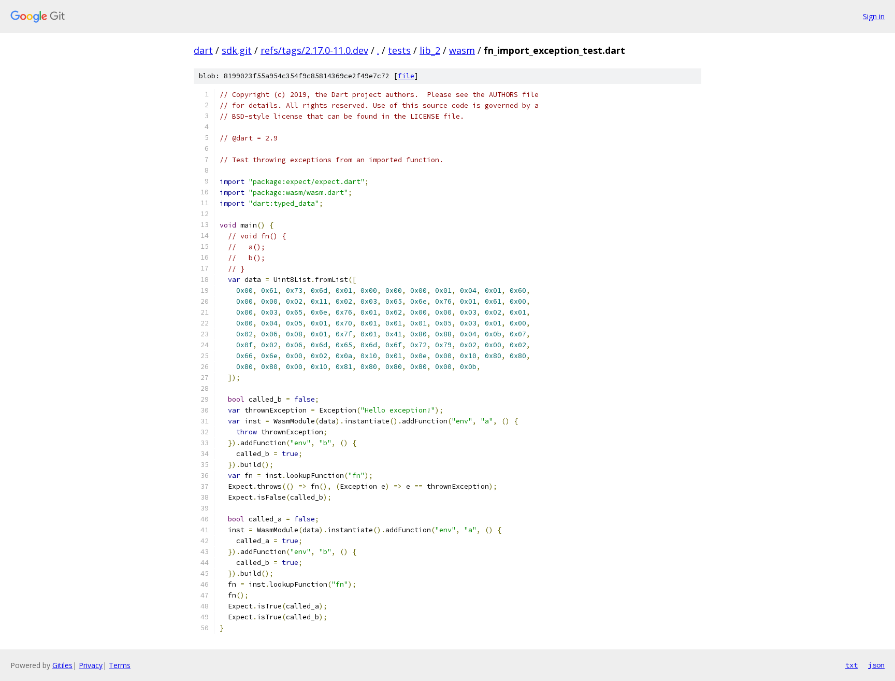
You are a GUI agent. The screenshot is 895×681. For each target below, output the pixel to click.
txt (851, 665)
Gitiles (62, 665)
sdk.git (237, 50)
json (876, 665)
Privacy (91, 665)
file (406, 76)
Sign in (874, 16)
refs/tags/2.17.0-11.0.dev (314, 50)
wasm (462, 50)
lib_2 (430, 50)
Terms (120, 665)
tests (399, 50)
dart (203, 50)
